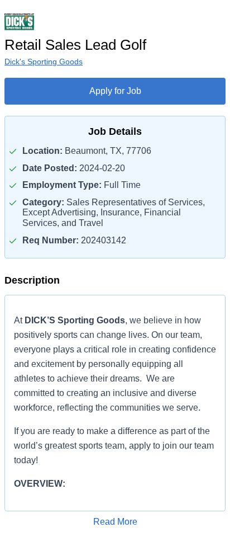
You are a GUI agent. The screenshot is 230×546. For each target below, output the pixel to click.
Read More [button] (115, 521)
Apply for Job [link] (115, 91)
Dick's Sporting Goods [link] (43, 61)
